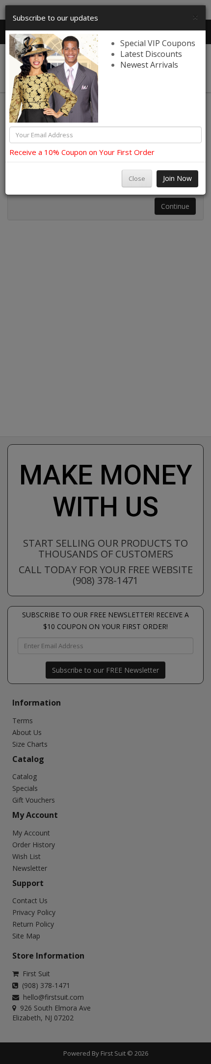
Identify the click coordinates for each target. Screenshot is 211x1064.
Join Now (177, 178)
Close (137, 178)
